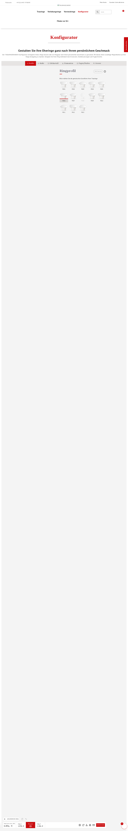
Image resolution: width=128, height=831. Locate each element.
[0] (122, 12)
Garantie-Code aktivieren (116, 2)
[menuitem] (41, 11)
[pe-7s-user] (118, 11)
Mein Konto (103, 2)
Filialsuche (8, 2)
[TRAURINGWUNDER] (64, 5)
